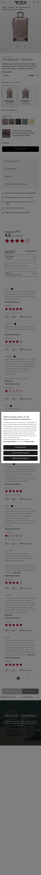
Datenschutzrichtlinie (9, 441)
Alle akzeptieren (20, 447)
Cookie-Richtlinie (29, 441)
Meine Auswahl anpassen (20, 458)
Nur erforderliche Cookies (20, 453)
